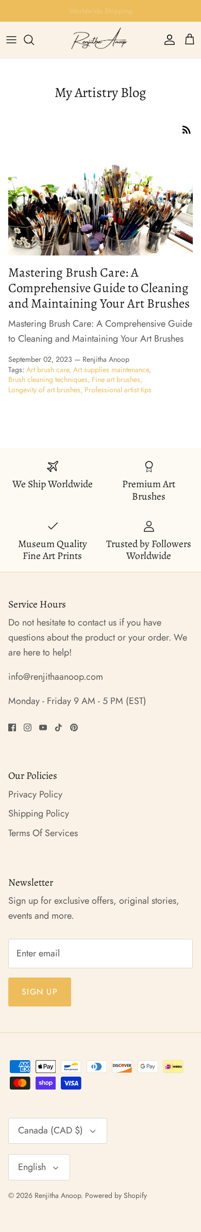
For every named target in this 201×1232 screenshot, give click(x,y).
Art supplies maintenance (111, 369)
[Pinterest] (74, 727)
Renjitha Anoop (58, 1195)
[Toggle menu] (11, 39)
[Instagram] (27, 727)
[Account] (167, 39)
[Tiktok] (58, 727)
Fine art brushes (116, 379)
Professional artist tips (118, 390)
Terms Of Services (43, 833)
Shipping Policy (38, 813)
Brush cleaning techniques (48, 379)
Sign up (40, 992)
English (32, 1167)
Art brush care (47, 369)
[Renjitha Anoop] (100, 40)
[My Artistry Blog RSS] (186, 128)
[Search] (34, 39)
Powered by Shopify (116, 1195)
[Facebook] (12, 727)
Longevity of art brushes (44, 390)
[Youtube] (43, 727)
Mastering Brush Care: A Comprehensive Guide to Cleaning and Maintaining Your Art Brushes (99, 288)
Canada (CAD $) (50, 1130)
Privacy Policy (35, 794)
